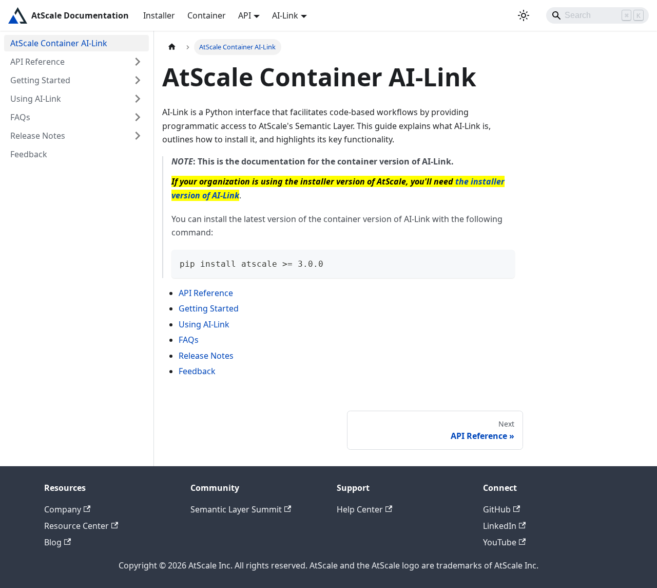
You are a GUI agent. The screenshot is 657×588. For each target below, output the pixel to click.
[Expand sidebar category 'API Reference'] (137, 61)
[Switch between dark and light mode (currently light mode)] (523, 15)
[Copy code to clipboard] (502, 262)
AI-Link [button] (285, 15)
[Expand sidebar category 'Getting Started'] (137, 80)
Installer (159, 15)
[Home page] (172, 47)
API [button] (244, 15)
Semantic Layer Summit (236, 509)
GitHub (497, 509)
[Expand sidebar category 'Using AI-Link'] (137, 98)
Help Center (360, 509)
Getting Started (40, 80)
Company (62, 509)
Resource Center (76, 525)
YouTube (499, 542)
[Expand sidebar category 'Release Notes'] (137, 135)
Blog (53, 542)
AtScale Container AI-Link (58, 43)
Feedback (28, 154)
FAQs (20, 117)
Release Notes (37, 135)
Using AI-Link (35, 98)
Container (206, 15)
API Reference (37, 61)
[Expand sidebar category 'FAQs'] (137, 117)
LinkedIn (499, 525)
